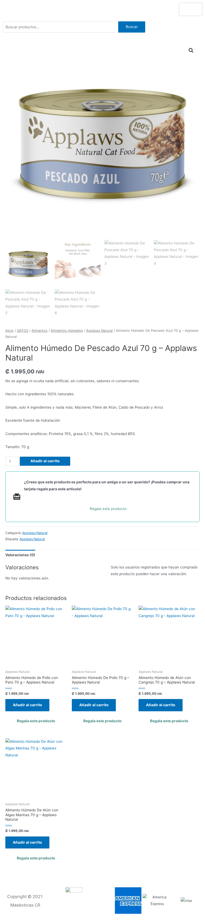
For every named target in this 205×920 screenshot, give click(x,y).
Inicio (9, 331)
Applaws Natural (99, 331)
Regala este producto (108, 509)
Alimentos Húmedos (67, 331)
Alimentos (39, 331)
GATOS (22, 331)
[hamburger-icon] (190, 9)
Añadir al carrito (45, 461)
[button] (191, 50)
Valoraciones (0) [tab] (20, 555)
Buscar (132, 27)
